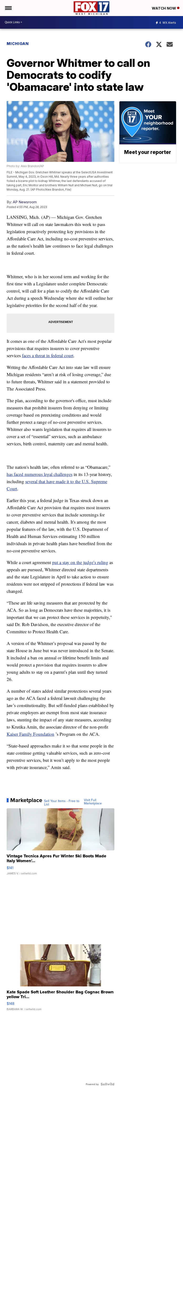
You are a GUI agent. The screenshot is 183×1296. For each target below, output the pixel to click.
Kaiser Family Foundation (30, 734)
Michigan (18, 43)
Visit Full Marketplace (93, 801)
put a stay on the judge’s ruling (80, 562)
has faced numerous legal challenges (39, 474)
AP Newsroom (25, 202)
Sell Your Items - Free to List (61, 802)
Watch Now (164, 8)
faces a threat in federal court (47, 355)
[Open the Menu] (8, 8)
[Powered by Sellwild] (107, 1084)
